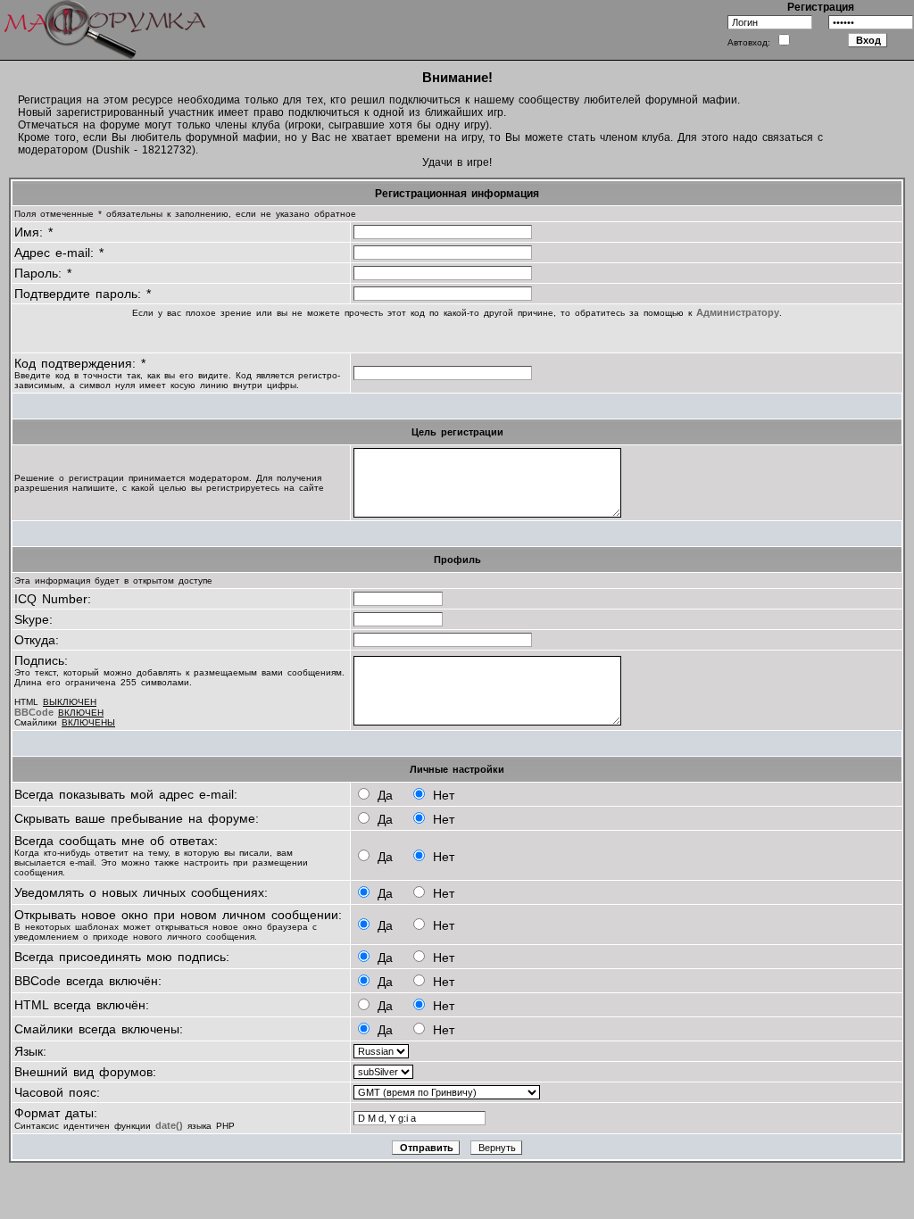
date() (169, 1125)
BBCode (34, 712)
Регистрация (820, 7)
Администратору (737, 312)
